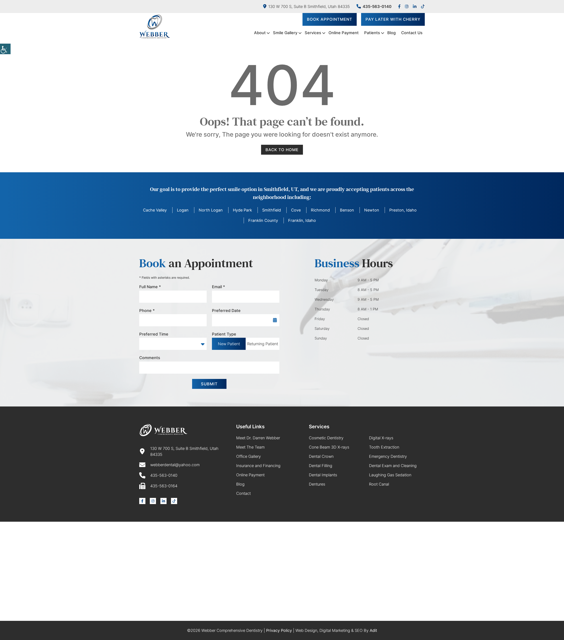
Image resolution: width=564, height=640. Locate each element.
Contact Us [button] (412, 32)
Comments (149, 357)
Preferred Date (226, 310)
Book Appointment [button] (329, 19)
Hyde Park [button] (242, 210)
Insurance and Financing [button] (258, 465)
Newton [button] (371, 210)
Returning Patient (262, 343)
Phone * (147, 310)
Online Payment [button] (343, 32)
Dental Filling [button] (320, 465)
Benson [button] (347, 210)
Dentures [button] (317, 484)
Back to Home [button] (282, 149)
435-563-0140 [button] (377, 6)
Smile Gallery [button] (285, 32)
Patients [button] (372, 32)
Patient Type (224, 334)
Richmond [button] (320, 210)
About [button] (260, 32)
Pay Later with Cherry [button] (392, 19)
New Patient (229, 343)
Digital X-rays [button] (381, 438)
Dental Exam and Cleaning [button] (393, 465)
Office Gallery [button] (248, 456)
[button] (5, 49)
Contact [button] (243, 493)
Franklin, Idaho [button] (302, 220)
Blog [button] (391, 32)
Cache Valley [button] (155, 210)
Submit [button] (209, 384)
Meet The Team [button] (250, 447)
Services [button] (313, 32)
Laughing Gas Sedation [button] (390, 475)
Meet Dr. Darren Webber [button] (258, 438)
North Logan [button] (211, 210)
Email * (218, 286)
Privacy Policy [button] (279, 630)
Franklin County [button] (263, 220)
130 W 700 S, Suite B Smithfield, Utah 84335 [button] (309, 6)
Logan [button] (183, 210)
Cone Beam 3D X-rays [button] (329, 447)
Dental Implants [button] (323, 475)
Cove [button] (296, 210)
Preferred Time (153, 334)
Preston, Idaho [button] (403, 210)
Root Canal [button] (379, 484)
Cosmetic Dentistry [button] (326, 438)
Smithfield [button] (271, 210)
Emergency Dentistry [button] (388, 456)
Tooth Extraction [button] (384, 447)
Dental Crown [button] (321, 456)
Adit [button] (373, 630)
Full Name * (150, 286)
